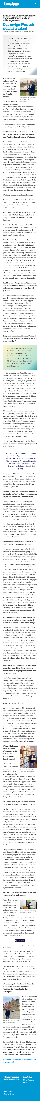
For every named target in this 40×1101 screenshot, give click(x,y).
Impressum (8, 1091)
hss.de (25, 1082)
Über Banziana (29, 1080)
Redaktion (27, 1077)
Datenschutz (9, 1094)
